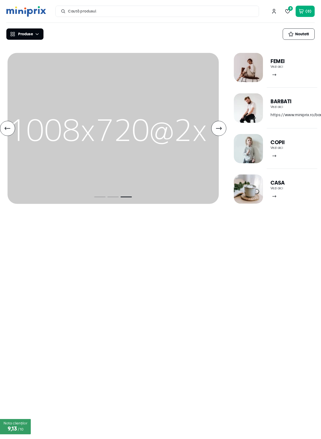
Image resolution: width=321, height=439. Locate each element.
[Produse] (24, 34)
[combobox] (157, 11)
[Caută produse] (63, 11)
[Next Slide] (218, 128)
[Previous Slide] (7, 128)
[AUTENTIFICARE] (274, 11)
